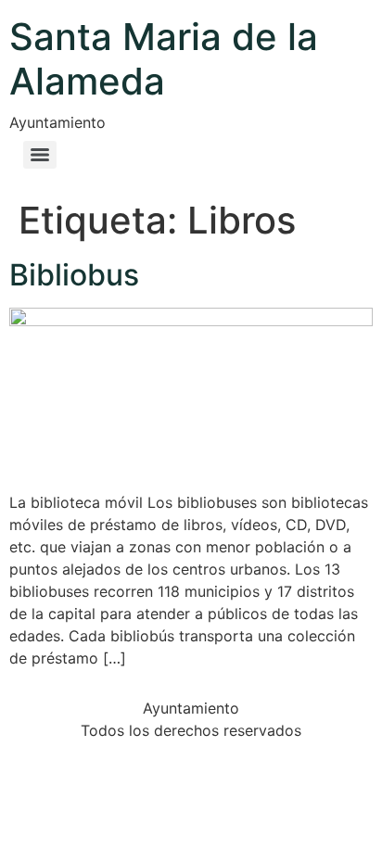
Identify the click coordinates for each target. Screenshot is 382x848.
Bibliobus (74, 275)
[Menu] (40, 155)
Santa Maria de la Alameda (163, 59)
